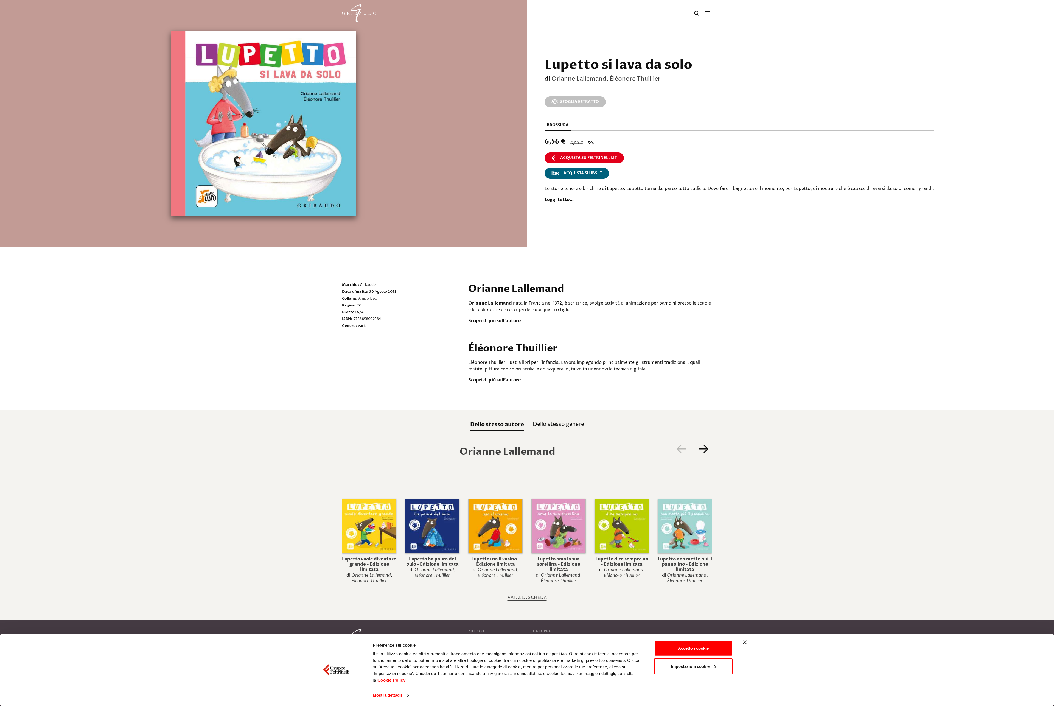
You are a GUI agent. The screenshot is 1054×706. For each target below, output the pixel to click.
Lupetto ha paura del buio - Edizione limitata (432, 561)
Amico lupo (367, 298)
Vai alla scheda (527, 598)
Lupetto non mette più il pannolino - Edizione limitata (685, 564)
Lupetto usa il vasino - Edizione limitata (495, 561)
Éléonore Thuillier (635, 79)
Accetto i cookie (693, 648)
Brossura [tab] (557, 125)
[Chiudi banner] (745, 642)
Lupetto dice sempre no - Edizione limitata (621, 561)
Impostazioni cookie (690, 666)
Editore (476, 631)
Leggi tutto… (559, 200)
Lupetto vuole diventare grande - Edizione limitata (369, 564)
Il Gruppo (541, 631)
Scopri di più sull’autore (494, 321)
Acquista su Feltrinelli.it (588, 157)
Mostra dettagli (387, 695)
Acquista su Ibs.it (583, 173)
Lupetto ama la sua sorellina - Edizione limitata (558, 564)
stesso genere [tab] (558, 424)
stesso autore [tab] (497, 424)
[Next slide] (703, 448)
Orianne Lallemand (578, 79)
